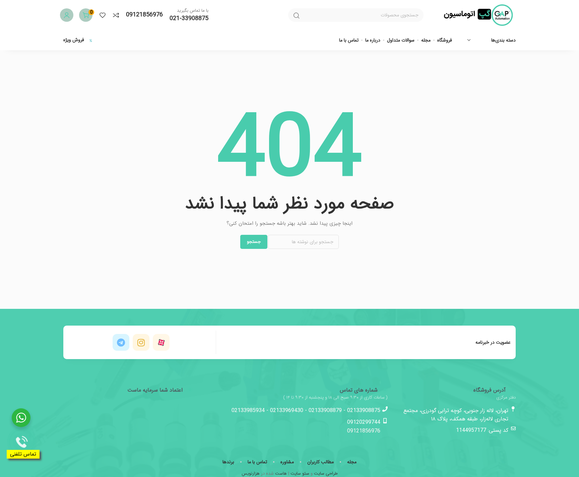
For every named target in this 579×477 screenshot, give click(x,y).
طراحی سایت (326, 473)
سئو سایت (300, 473)
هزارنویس (251, 473)
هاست (281, 473)
